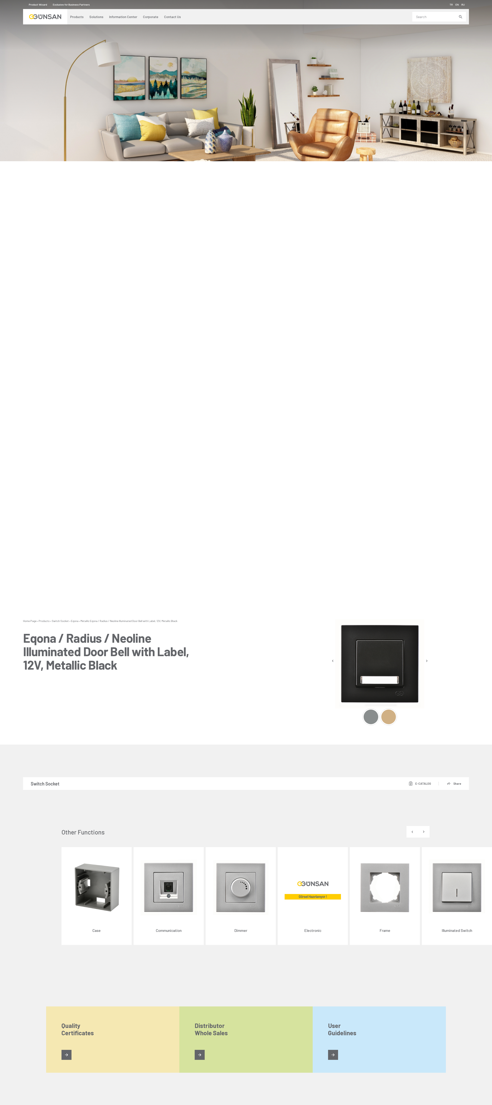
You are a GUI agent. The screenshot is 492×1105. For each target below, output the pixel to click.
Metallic (85, 621)
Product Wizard (38, 4)
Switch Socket (60, 621)
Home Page (30, 621)
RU (463, 4)
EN (457, 4)
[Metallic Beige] (388, 716)
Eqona (74, 621)
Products (44, 621)
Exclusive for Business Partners (71, 4)
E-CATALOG (423, 783)
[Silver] (370, 716)
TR (451, 4)
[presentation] (332, 660)
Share (457, 783)
